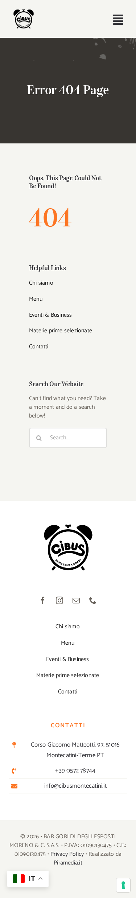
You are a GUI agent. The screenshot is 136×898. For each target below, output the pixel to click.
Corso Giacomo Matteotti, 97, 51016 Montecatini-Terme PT (75, 750)
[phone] (93, 600)
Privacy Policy (67, 854)
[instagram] (59, 600)
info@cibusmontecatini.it (75, 786)
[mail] (76, 600)
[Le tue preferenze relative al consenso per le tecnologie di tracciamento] (123, 885)
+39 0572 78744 (75, 771)
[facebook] (43, 600)
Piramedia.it (68, 863)
